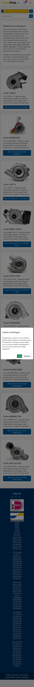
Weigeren (27, 356)
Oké (19, 356)
